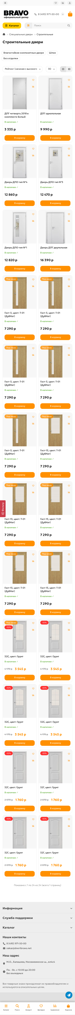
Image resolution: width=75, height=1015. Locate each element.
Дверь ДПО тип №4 (16, 182)
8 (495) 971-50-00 (48, 14)
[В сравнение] (33, 86)
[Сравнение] (62, 3)
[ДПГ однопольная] (55, 93)
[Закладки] (55, 3)
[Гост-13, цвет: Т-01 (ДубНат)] (55, 430)
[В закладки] (33, 80)
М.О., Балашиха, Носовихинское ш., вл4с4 (30, 961)
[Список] (69, 69)
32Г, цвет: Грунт (14, 787)
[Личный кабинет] (69, 3)
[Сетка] (63, 69)
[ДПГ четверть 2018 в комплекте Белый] (20, 93)
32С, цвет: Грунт (14, 656)
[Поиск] (68, 25)
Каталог (8, 927)
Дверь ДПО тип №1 (16, 247)
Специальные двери (21, 34)
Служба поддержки (18, 918)
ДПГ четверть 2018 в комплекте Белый (17, 115)
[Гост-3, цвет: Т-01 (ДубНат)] (20, 293)
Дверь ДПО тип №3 (51, 182)
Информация (12, 908)
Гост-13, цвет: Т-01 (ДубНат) (50, 452)
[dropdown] (5, 3)
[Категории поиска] (28, 26)
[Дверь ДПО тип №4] (20, 162)
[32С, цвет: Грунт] (20, 637)
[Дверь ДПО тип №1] (20, 227)
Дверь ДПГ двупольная (53, 247)
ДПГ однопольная (50, 113)
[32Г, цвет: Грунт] (20, 767)
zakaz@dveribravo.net (19, 948)
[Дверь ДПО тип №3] (55, 162)
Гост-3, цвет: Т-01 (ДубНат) (14, 314)
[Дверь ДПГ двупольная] (55, 227)
